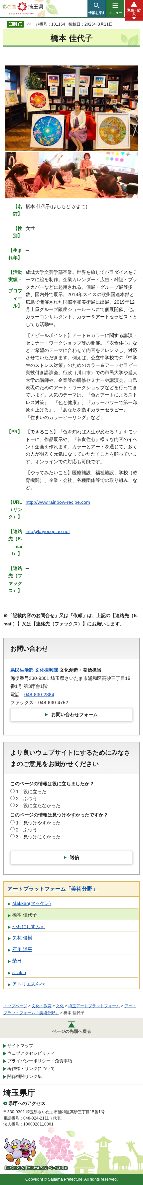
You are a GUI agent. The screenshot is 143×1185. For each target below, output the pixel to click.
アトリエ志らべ (28, 984)
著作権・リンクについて (31, 1068)
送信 (74, 857)
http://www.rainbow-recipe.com (58, 502)
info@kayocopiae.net (48, 531)
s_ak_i (19, 972)
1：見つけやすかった (38, 822)
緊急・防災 (134, 12)
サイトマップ (20, 1045)
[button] (96, 8)
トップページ (15, 1006)
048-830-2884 (39, 694)
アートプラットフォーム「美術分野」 (52, 889)
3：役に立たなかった (38, 805)
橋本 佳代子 (24, 914)
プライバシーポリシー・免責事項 (39, 1060)
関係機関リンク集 (24, 1076)
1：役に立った (31, 791)
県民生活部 (22, 670)
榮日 (17, 960)
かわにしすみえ (28, 926)
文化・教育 (42, 1006)
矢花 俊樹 (22, 937)
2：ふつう (26, 798)
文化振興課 (46, 670)
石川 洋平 (22, 949)
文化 (60, 1006)
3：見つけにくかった (38, 836)
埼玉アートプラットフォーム (94, 1006)
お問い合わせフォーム (74, 714)
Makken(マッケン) (31, 903)
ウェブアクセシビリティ (31, 1053)
